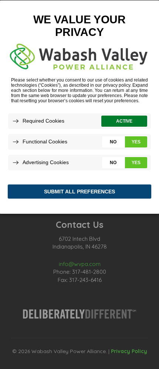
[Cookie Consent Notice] (79, 107)
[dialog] (79, 106)
